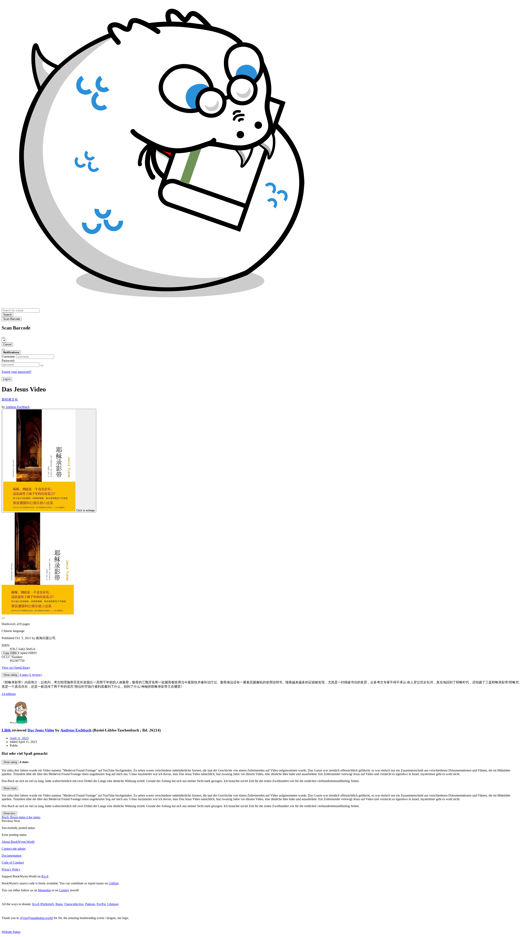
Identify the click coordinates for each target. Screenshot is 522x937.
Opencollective (74, 904)
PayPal (101, 904)
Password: (8, 360)
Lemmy (64, 890)
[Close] (3, 337)
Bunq (59, 904)
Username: (8, 356)
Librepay (113, 904)
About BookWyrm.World (18, 841)
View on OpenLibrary (16, 667)
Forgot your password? (16, 371)
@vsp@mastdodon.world (36, 918)
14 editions (9, 694)
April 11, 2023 (19, 738)
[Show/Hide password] (41, 365)
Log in (6, 379)
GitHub (113, 883)
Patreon (90, 904)
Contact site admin (13, 848)
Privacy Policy (11, 869)
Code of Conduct (13, 862)
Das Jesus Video (41, 730)
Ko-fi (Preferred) (43, 904)
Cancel (7, 344)
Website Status (11, 932)
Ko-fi (44, 876)
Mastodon (44, 890)
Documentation (11, 855)
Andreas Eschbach (76, 730)
